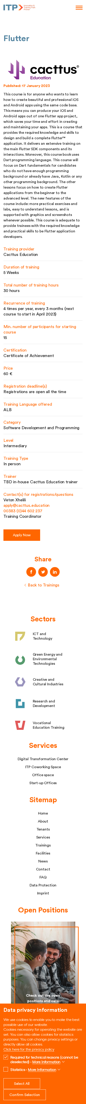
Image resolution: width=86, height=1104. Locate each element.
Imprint (43, 893)
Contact (43, 869)
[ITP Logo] (19, 8)
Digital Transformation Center (43, 759)
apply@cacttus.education (26, 505)
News (42, 861)
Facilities (43, 853)
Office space (43, 775)
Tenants (43, 829)
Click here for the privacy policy (28, 1048)
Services (43, 837)
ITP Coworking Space (43, 767)
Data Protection (43, 885)
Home (43, 813)
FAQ (43, 877)
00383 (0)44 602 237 (22, 511)
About (43, 821)
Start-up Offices (43, 783)
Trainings (43, 845)
